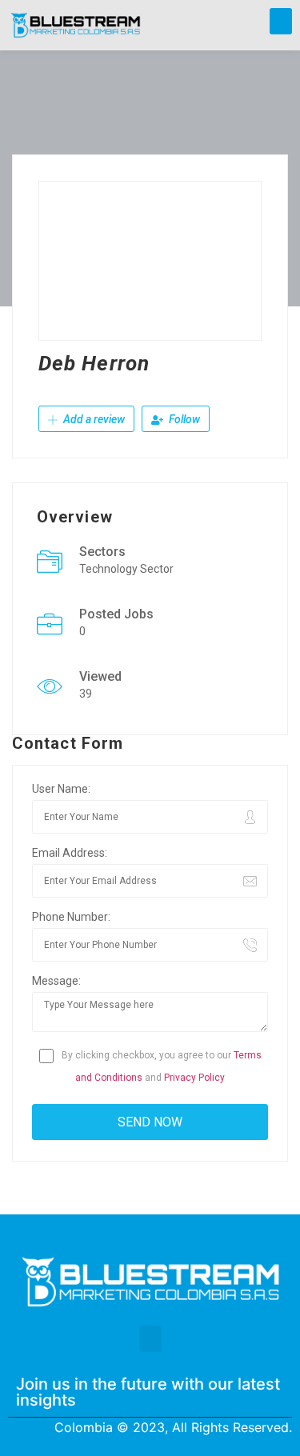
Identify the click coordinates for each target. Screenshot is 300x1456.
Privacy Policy (194, 1077)
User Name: (61, 788)
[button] (281, 21)
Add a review (93, 419)
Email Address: (69, 852)
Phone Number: (71, 916)
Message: (56, 980)
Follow (183, 419)
